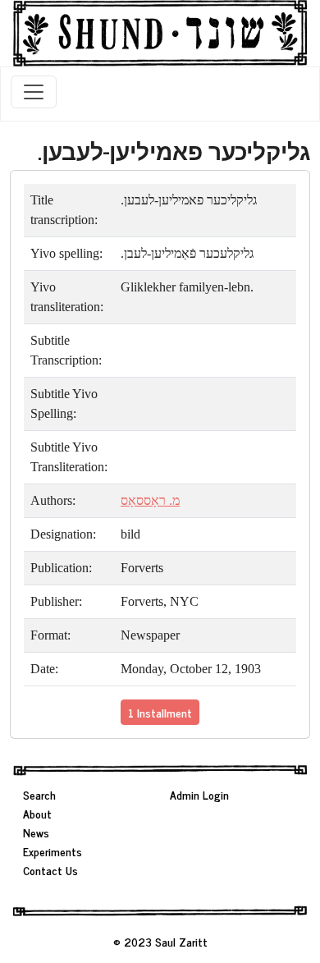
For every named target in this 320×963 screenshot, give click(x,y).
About (37, 813)
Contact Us (50, 869)
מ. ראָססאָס (150, 500)
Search (39, 794)
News (36, 832)
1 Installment (160, 712)
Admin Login (199, 794)
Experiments (52, 850)
